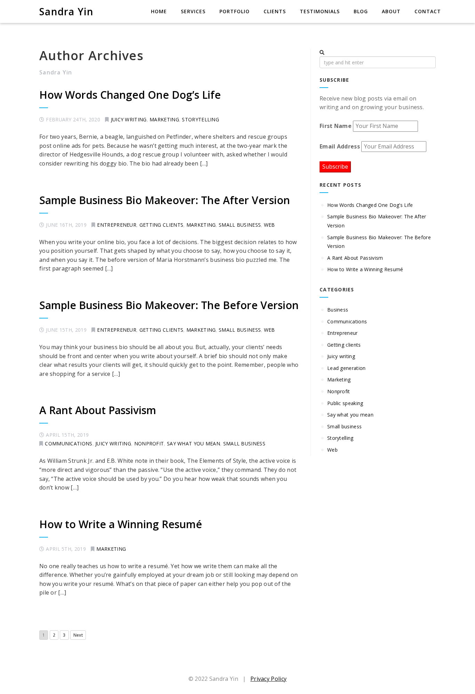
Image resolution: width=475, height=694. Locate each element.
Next (78, 635)
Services (193, 11)
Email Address (340, 146)
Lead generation (346, 368)
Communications (68, 443)
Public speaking (345, 403)
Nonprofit (149, 443)
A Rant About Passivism (99, 410)
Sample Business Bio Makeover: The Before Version (169, 305)
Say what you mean (193, 443)
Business (337, 309)
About (391, 11)
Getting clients (161, 224)
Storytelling (200, 119)
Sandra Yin (66, 11)
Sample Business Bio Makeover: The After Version (164, 200)
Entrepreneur (116, 224)
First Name (336, 126)
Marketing (164, 119)
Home (159, 11)
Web (269, 224)
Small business (240, 224)
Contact (427, 11)
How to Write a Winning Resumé (120, 524)
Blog (361, 11)
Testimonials (320, 11)
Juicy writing (129, 119)
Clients (275, 11)
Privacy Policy (268, 679)
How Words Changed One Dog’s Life (130, 95)
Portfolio (234, 11)
